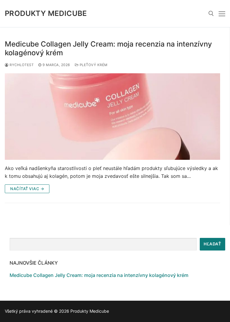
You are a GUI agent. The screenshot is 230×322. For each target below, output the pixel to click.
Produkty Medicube (46, 13)
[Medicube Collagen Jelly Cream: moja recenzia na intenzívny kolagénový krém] (112, 116)
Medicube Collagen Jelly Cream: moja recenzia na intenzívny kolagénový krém (108, 48)
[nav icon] (222, 13)
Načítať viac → (27, 188)
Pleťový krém (93, 65)
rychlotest (21, 65)
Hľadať (212, 244)
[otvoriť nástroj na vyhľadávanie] (211, 13)
